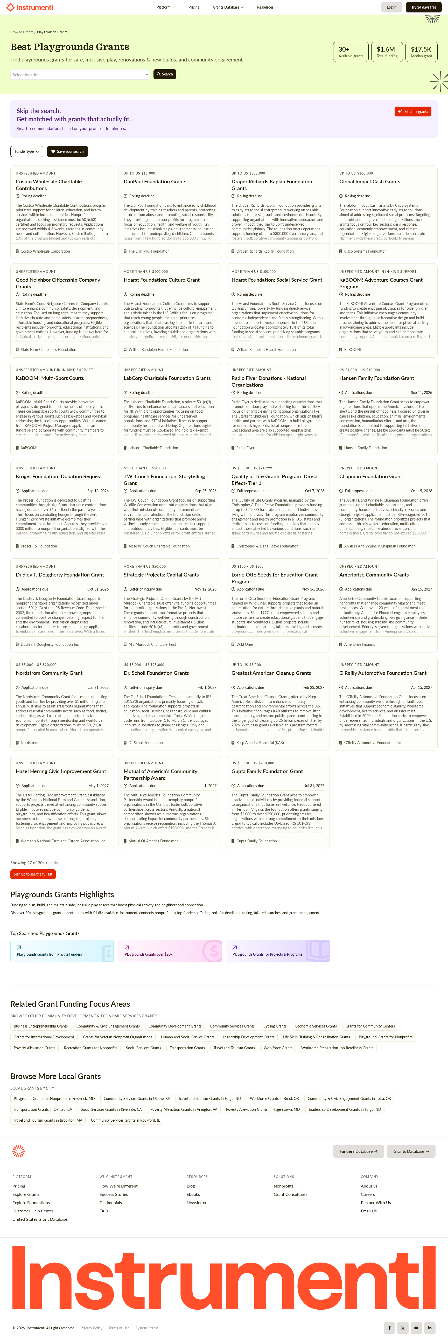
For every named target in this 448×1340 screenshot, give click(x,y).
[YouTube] (416, 1328)
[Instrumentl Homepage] (29, 7)
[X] (403, 1328)
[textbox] (80, 75)
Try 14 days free (423, 7)
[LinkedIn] (430, 1328)
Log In (391, 7)
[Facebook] (389, 1328)
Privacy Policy (91, 1327)
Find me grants (416, 111)
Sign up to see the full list (33, 874)
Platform (164, 7)
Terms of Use (119, 1327)
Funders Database (356, 1151)
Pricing (193, 7)
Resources (265, 7)
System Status (147, 1327)
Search (167, 74)
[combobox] (80, 74)
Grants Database (226, 7)
